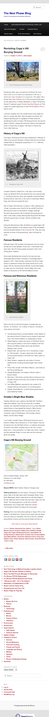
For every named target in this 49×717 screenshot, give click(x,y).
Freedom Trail (29, 535)
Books (8, 613)
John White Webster (10, 537)
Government (8, 625)
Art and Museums (12, 642)
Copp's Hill (7, 532)
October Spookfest (27, 104)
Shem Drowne (29, 539)
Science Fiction (11, 618)
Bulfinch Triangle (36, 530)
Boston (12, 528)
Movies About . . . (9, 34)
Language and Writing (14, 649)
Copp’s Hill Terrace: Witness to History (17, 571)
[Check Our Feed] (9, 561)
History (28, 528)
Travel (8, 656)
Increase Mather (39, 535)
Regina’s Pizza (39, 106)
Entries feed (8, 689)
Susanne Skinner (12, 632)
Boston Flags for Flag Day (13, 591)
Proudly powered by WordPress (24, 705)
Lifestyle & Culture (10, 637)
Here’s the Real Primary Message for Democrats (20, 574)
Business (7, 606)
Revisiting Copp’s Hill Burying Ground (16, 50)
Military (9, 652)
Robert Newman (19, 539)
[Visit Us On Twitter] (13, 561)
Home (6, 24)
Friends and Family (13, 647)
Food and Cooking (12, 645)
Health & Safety (9, 635)
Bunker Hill (30, 230)
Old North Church (30, 537)
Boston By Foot (20, 528)
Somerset (7, 661)
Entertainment (9, 611)
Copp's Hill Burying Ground (20, 532)
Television (9, 620)
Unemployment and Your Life (14, 588)
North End (20, 537)
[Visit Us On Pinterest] (17, 561)
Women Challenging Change (16, 659)
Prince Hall (40, 537)
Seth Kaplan (10, 630)
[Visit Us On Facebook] (6, 561)
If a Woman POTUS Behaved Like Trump (18, 578)
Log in (6, 687)
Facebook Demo (33, 29)
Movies (8, 616)
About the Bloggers (10, 29)
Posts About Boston (24, 34)
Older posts (8, 548)
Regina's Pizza (8, 539)
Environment (8, 623)
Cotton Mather (34, 532)
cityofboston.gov (9, 483)
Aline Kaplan (28, 56)
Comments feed (9, 692)
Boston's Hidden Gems (22, 530)
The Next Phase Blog (17, 13)
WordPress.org (9, 694)
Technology (10, 608)
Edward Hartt (19, 535)
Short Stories (37, 34)
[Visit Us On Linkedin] (21, 561)
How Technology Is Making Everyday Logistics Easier (23, 569)
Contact (21, 29)
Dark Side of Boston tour (16, 99)
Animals (9, 640)
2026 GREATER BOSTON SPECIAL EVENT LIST (26, 24)
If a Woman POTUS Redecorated (15, 576)
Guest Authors (9, 628)
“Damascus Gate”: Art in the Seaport (17, 581)
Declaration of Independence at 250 (16, 583)
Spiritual (9, 654)
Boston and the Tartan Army (13, 586)
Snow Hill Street (40, 539)
